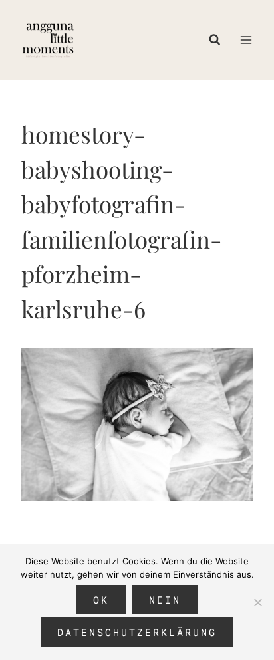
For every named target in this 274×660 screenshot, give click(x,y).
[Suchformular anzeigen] (218, 40)
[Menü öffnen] (245, 39)
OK (101, 599)
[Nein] (257, 602)
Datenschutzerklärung (137, 632)
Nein (165, 599)
